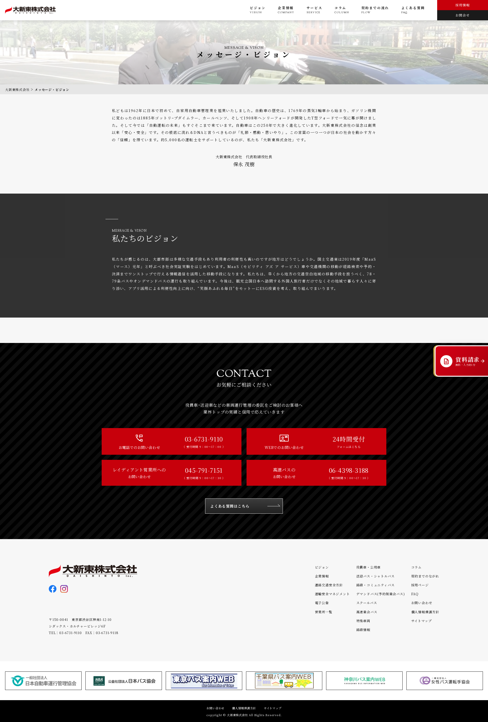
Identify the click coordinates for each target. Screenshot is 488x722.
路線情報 (363, 629)
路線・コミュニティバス (375, 585)
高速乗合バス (366, 611)
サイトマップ (421, 620)
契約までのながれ (425, 576)
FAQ (415, 593)
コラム (416, 567)
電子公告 (322, 602)
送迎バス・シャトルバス (375, 576)
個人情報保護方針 (425, 611)
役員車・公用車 (368, 567)
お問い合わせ (421, 602)
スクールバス (366, 602)
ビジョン (322, 567)
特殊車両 (363, 620)
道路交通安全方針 (329, 585)
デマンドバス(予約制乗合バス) (380, 593)
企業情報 (322, 576)
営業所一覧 (323, 611)
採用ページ (420, 585)
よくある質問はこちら (229, 506)
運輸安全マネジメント (332, 593)
